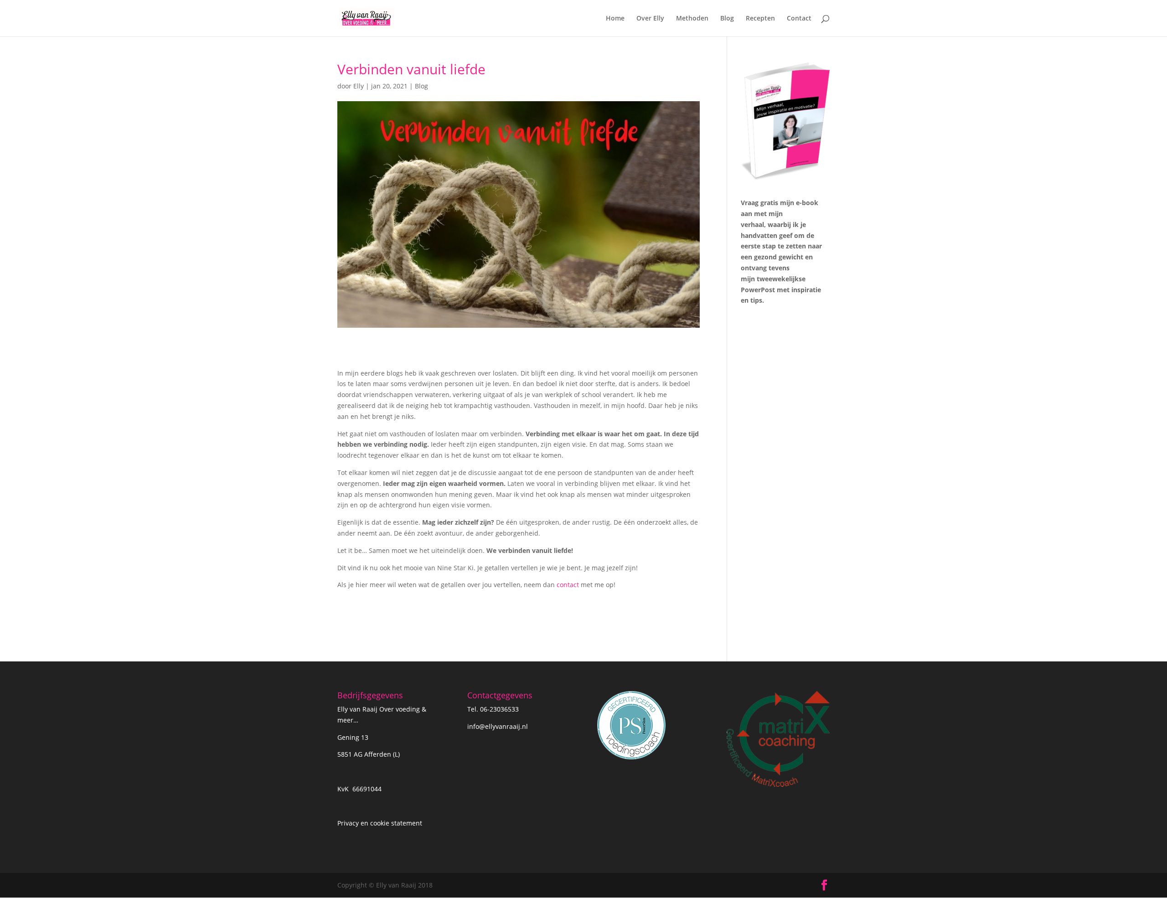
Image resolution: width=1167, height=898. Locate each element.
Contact (799, 18)
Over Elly (650, 18)
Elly (358, 86)
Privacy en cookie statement (379, 823)
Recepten (760, 18)
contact (568, 584)
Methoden (692, 18)
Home (615, 18)
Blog (727, 18)
